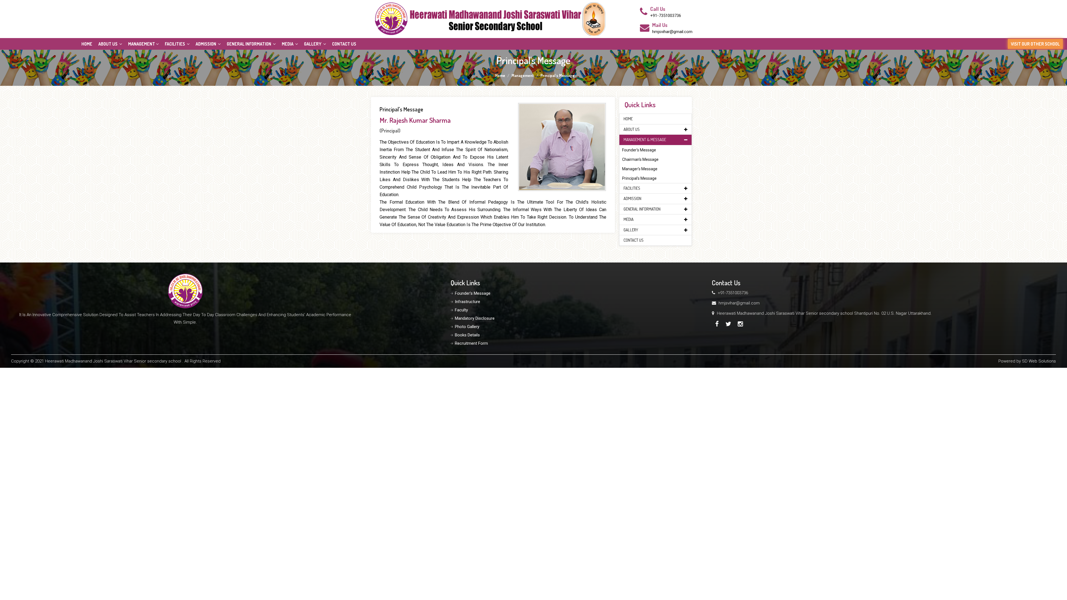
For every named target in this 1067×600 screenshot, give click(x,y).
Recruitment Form (471, 343)
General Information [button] (249, 44)
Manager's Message (639, 169)
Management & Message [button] (645, 139)
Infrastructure (467, 301)
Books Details (467, 335)
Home (86, 44)
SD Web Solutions (1039, 361)
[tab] (655, 119)
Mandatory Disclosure (475, 318)
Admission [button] (206, 44)
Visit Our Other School (1035, 44)
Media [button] (288, 44)
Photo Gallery (467, 326)
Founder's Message (639, 150)
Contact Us (344, 44)
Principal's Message (639, 178)
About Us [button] (108, 44)
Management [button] (141, 44)
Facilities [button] (175, 44)
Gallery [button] (313, 44)
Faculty (461, 310)
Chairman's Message (640, 159)
